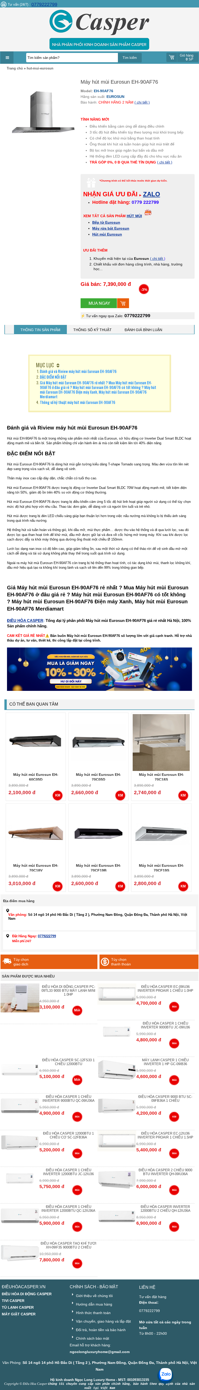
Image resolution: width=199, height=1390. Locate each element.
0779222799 (44, 4)
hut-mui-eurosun (40, 68)
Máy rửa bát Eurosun (110, 228)
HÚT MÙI (134, 216)
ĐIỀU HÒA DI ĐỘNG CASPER (27, 1294)
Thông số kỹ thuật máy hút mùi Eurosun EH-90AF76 (77, 402)
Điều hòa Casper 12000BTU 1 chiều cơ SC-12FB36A (68, 1135)
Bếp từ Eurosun (106, 222)
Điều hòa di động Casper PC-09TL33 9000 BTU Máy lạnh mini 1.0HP (68, 990)
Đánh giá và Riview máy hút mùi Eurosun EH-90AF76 (78, 371)
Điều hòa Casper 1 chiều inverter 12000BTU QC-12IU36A (68, 1209)
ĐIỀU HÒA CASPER (25, 620)
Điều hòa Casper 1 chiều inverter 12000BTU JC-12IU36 (68, 1172)
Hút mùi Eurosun (107, 234)
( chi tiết (157, 258)
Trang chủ (15, 68)
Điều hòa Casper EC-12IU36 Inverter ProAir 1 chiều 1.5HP (165, 1135)
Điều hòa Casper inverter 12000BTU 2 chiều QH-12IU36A (165, 1209)
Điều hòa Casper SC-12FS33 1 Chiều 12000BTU (68, 1062)
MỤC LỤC (45, 365)
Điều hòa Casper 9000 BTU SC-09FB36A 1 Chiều (165, 1099)
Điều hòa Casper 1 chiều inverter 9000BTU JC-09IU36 (165, 1025)
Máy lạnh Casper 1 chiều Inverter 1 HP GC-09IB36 (165, 1062)
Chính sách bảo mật (92, 1338)
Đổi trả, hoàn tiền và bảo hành (100, 1330)
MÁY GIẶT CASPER (18, 1314)
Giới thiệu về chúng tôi (94, 1296)
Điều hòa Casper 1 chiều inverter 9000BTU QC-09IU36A (68, 1099)
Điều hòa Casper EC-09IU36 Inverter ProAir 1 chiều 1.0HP (165, 989)
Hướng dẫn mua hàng (93, 1304)
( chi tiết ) (142, 102)
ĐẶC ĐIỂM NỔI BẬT (53, 377)
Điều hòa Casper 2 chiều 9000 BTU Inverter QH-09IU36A (165, 1172)
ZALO (151, 194)
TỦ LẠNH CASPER (18, 1307)
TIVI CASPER (13, 1301)
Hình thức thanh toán (93, 1313)
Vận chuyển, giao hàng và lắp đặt (103, 1321)
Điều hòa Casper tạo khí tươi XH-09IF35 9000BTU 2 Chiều (68, 1245)
